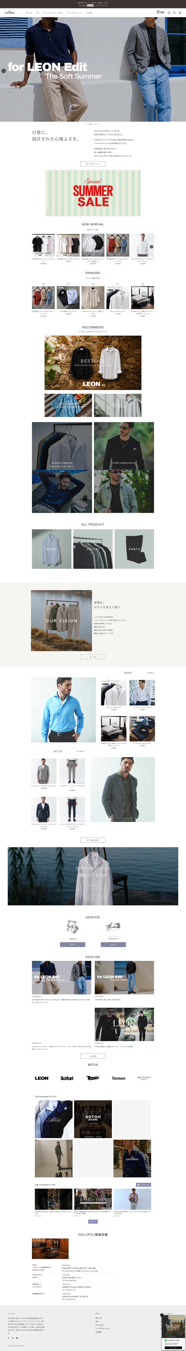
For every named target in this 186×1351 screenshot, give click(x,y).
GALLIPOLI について (93, 164)
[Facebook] (8, 1338)
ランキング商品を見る (93, 278)
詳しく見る (93, 657)
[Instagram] (13, 1338)
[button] (86, 124)
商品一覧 (29, 13)
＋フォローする (144, 1096)
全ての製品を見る (93, 840)
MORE (72, 944)
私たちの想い (99, 1325)
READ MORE (93, 886)
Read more (93, 1221)
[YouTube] (17, 1338)
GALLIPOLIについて (74, 13)
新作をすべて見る (93, 230)
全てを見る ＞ (151, 673)
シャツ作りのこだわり (102, 1328)
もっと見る (93, 1056)
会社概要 (89, 13)
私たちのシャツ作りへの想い (53, 13)
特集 (37, 13)
